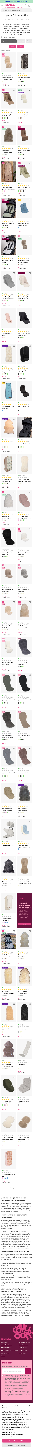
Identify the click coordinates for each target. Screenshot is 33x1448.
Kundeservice (4, 1342)
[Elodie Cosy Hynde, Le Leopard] (18, 81)
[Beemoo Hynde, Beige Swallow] (22, 154)
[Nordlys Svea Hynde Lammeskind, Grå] (22, 118)
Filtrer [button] (12, 46)
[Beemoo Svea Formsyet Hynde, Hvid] (18, 556)
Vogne (6, 19)
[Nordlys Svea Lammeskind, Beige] (2, 154)
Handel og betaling (24, 1345)
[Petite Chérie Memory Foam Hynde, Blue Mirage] (18, 227)
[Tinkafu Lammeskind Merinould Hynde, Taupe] (20, 483)
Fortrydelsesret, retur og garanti (9, 1350)
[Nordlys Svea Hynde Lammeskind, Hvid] (18, 118)
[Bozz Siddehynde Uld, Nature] (2, 1032)
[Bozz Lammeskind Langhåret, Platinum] (6, 885)
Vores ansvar (22, 1353)
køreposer (3, 1314)
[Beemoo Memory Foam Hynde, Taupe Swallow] (2, 118)
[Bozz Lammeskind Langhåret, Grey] (2, 885)
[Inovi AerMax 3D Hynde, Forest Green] (2, 703)
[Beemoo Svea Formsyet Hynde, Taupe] (20, 556)
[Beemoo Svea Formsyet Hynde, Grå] (22, 556)
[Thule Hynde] (18, 1068)
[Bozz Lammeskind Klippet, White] (2, 447)
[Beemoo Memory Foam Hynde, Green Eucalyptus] (4, 118)
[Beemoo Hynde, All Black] (23, 154)
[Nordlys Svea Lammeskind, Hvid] (4, 154)
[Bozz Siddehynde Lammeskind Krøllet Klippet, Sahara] (22, 1032)
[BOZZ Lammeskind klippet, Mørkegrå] (4, 447)
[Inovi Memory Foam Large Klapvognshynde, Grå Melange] (2, 300)
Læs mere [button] (20, 34)
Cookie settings (23, 1350)
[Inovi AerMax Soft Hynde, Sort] (2, 556)
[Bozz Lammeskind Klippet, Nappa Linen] (7, 447)
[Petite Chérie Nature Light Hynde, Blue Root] (18, 849)
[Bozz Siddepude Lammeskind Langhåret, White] (2, 995)
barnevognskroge (17, 1312)
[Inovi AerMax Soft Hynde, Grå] (4, 556)
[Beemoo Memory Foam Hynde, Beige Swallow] (6, 118)
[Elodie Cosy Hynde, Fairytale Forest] (23, 81)
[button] (2, 5)
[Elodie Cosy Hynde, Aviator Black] (22, 81)
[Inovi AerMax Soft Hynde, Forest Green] (6, 556)
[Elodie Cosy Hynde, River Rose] (4, 922)
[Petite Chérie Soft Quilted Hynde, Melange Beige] (2, 191)
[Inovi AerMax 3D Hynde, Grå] (7, 703)
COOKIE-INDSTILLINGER (16, 1445)
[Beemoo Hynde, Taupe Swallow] (18, 154)
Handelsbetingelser (6, 1347)
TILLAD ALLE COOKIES (16, 1440)
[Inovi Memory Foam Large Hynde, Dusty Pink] (4, 300)
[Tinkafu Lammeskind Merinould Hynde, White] (18, 483)
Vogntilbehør (12, 19)
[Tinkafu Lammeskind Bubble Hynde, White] (2, 1141)
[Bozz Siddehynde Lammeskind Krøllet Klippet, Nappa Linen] (20, 1032)
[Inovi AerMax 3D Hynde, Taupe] (6, 703)
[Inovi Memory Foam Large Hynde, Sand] (6, 300)
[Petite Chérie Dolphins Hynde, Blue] (2, 410)
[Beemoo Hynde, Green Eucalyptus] (20, 154)
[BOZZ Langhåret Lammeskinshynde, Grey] (4, 995)
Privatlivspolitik (23, 1347)
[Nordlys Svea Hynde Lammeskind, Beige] (2, 81)
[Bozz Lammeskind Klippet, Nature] (6, 447)
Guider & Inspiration (6, 1345)
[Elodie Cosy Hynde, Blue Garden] (6, 922)
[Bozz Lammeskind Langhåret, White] (4, 885)
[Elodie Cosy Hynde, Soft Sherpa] (20, 81)
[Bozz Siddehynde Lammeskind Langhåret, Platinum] (6, 995)
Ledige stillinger (5, 1353)
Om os (3, 1356)
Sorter (20, 46)
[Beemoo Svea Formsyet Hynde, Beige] (23, 556)
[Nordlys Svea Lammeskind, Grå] (6, 154)
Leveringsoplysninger (24, 1342)
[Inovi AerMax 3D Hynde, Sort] (4, 703)
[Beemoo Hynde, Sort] (18, 410)
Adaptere (21, 41)
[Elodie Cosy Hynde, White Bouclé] (2, 922)
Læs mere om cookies (8, 1432)
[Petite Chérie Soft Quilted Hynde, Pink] (4, 191)
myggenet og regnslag (7, 1312)
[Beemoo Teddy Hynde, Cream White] (2, 666)
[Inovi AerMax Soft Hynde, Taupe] (7, 556)
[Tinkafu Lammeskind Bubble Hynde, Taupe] (4, 1141)
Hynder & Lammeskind (22, 19)
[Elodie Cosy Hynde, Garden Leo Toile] (7, 922)
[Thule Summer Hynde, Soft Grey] (18, 1105)
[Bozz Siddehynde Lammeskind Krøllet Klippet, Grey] (18, 1032)
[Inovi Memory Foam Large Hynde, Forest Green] (7, 300)
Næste (22, 1188)
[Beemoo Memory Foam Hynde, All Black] (7, 118)
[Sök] (3, 10)
